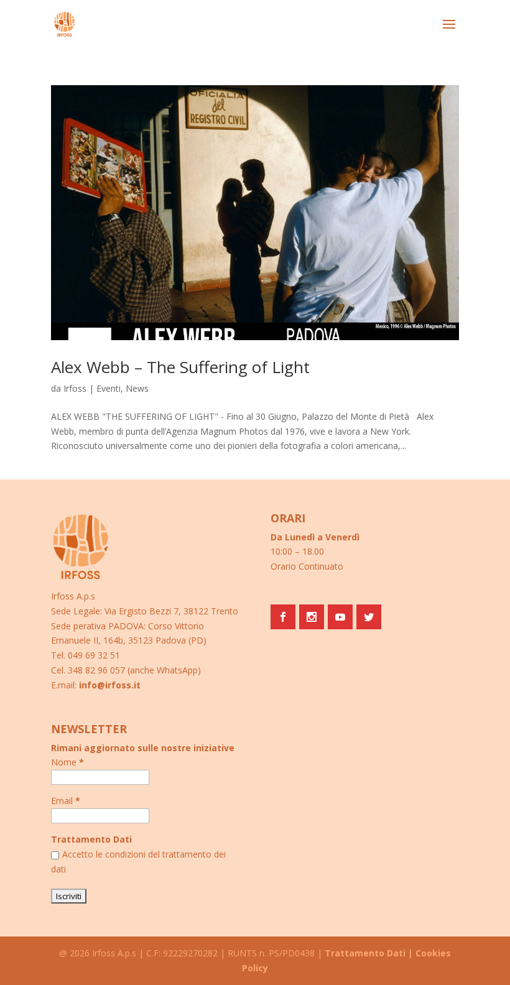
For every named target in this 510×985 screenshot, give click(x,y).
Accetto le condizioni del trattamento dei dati (138, 861)
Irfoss (74, 388)
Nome (67, 762)
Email (65, 801)
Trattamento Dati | (369, 953)
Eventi (108, 388)
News (137, 388)
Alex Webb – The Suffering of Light (180, 367)
